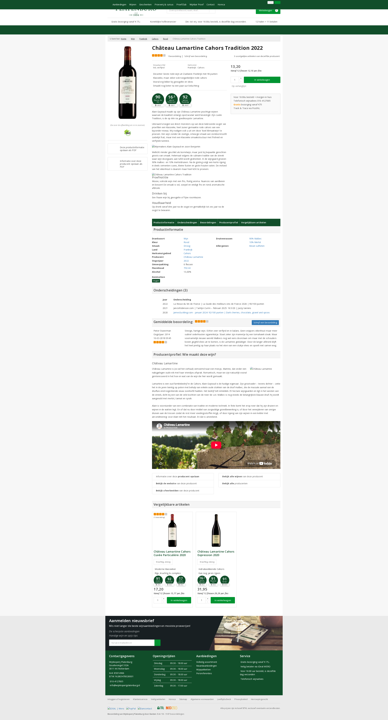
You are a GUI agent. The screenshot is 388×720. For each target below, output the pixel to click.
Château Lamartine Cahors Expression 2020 (215, 553)
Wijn (133, 38)
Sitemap (183, 699)
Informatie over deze (177, 476)
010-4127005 (116, 681)
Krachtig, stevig (163, 561)
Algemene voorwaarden (202, 699)
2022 (186, 260)
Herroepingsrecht (259, 699)
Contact (211, 4)
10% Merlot (255, 242)
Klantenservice (140, 699)
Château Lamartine (193, 256)
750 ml (187, 268)
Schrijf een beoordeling (195, 56)
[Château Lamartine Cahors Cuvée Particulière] (172, 530)
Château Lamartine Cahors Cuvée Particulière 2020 (172, 553)
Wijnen (132, 4)
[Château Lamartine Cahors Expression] (216, 530)
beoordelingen (174, 714)
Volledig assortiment (206, 661)
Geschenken (145, 4)
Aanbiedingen (119, 4)
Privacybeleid (240, 699)
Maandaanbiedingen (206, 665)
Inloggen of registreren (119, 699)
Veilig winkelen (158, 699)
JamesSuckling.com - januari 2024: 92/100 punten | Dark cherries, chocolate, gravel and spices (221, 312)
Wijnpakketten (203, 669)
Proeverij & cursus (164, 4)
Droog (187, 245)
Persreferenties (204, 673)
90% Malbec (255, 238)
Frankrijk (143, 38)
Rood (165, 38)
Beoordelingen (208, 222)
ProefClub (181, 4)
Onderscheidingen (187, 222)
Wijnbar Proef (197, 4)
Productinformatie (164, 222)
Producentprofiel (228, 222)
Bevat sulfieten (257, 245)
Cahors (155, 38)
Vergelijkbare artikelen (253, 222)
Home (123, 38)
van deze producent (176, 483)
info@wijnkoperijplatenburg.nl (125, 685)
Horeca (221, 4)
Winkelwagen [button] (268, 10)
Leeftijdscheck (224, 699)
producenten (235, 483)
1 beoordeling (174, 56)
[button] (172, 99)
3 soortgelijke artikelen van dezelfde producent (257, 56)
